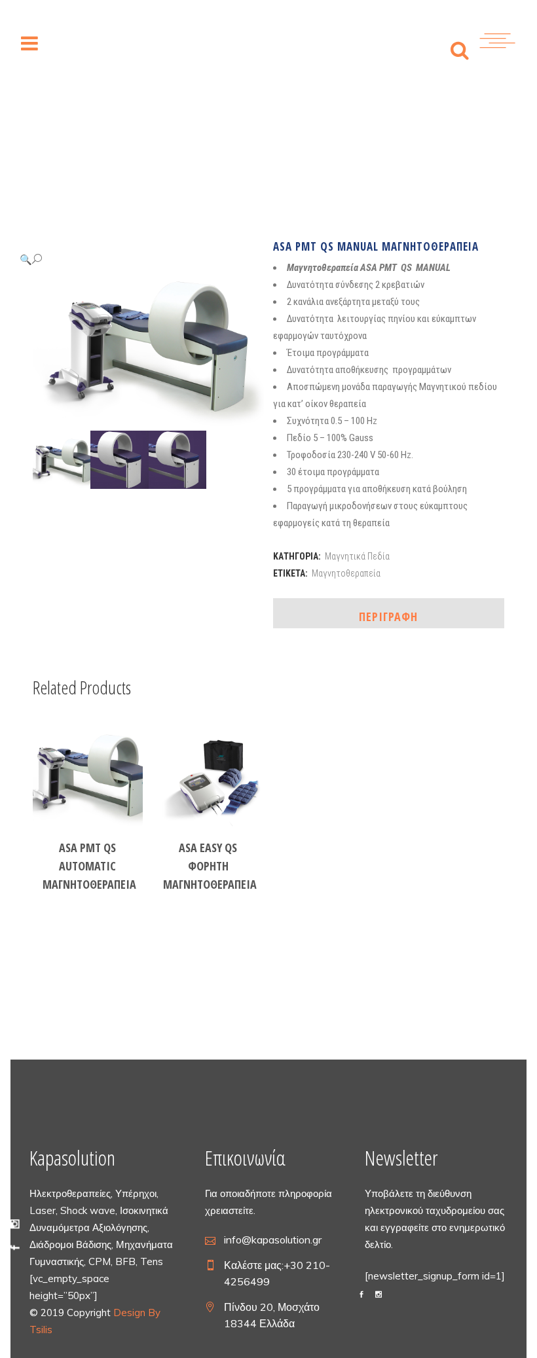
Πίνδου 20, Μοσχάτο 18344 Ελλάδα (272, 1315)
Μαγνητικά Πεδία (357, 556)
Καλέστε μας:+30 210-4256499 (277, 1273)
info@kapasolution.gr (273, 1239)
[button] (135, 259)
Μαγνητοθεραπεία (346, 573)
